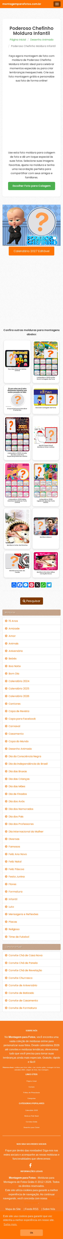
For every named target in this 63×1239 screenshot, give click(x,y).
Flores (11, 884)
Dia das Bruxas (17, 771)
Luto (10, 907)
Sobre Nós (49, 1209)
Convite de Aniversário (22, 985)
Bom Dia (13, 673)
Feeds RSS (31, 1209)
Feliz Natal (14, 861)
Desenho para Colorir (31, 1127)
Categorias (31, 1098)
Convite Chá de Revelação (24, 970)
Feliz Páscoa (15, 869)
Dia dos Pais (15, 816)
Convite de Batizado (20, 993)
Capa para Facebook (21, 719)
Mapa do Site (13, 1209)
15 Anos (12, 621)
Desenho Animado (41, 39)
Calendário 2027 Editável (31, 251)
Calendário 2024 (18, 681)
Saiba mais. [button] (10, 1224)
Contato (32, 1087)
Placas (12, 922)
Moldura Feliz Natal (31, 1116)
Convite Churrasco (19, 978)
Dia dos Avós (16, 801)
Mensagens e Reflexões (22, 914)
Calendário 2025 (18, 688)
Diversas (13, 839)
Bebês (11, 658)
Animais (12, 643)
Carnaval (13, 726)
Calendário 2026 (18, 696)
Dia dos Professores (20, 824)
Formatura (14, 891)
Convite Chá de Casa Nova (24, 955)
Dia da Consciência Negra (24, 756)
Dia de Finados (17, 794)
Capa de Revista (18, 711)
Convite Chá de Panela (22, 963)
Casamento (15, 734)
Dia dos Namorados (20, 809)
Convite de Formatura (22, 1008)
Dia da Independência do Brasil (27, 764)
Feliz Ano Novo (17, 854)
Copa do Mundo (18, 741)
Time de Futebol (18, 937)
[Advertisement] (31, 116)
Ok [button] (31, 1232)
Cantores (14, 704)
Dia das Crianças (18, 779)
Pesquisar (33, 601)
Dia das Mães (16, 786)
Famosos (13, 846)
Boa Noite (14, 666)
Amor (11, 636)
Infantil (12, 899)
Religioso (13, 929)
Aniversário (15, 651)
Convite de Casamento (22, 1000)
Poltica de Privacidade (31, 1092)
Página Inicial (18, 39)
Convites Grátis (31, 1122)
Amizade (13, 628)
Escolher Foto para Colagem (32, 186)
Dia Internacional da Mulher (25, 831)
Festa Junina (16, 876)
